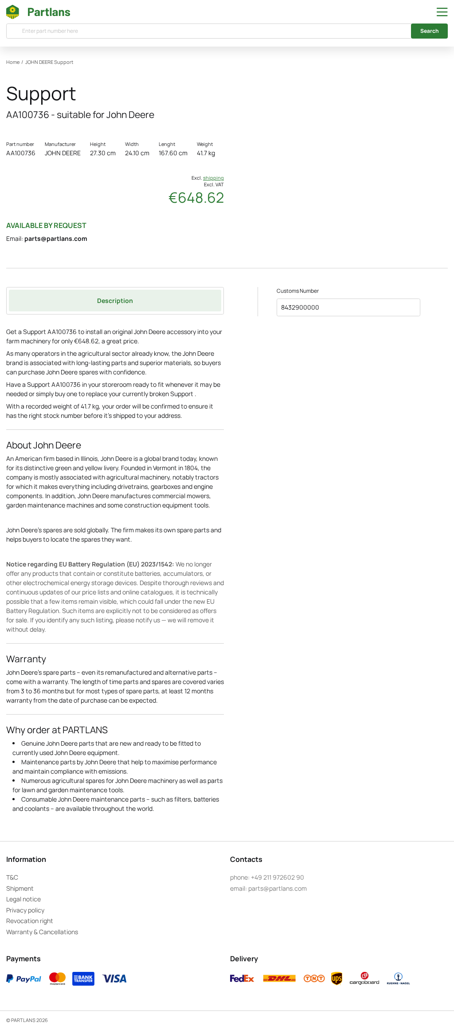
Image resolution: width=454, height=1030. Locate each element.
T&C (12, 877)
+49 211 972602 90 (277, 877)
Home (13, 62)
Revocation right (29, 920)
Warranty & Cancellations (42, 932)
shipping (213, 178)
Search (429, 31)
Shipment (20, 888)
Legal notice (23, 899)
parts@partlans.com (55, 238)
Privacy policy (25, 910)
